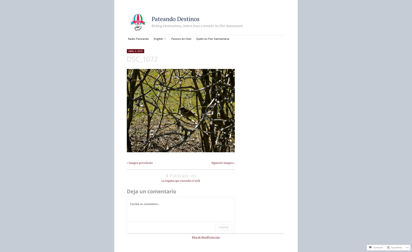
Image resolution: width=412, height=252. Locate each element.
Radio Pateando (138, 39)
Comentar (223, 227)
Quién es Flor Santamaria (212, 39)
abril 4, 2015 (135, 51)
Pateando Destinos (176, 19)
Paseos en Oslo (181, 39)
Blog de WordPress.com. (206, 237)
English (158, 39)
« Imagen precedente (140, 163)
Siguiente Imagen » (223, 163)
